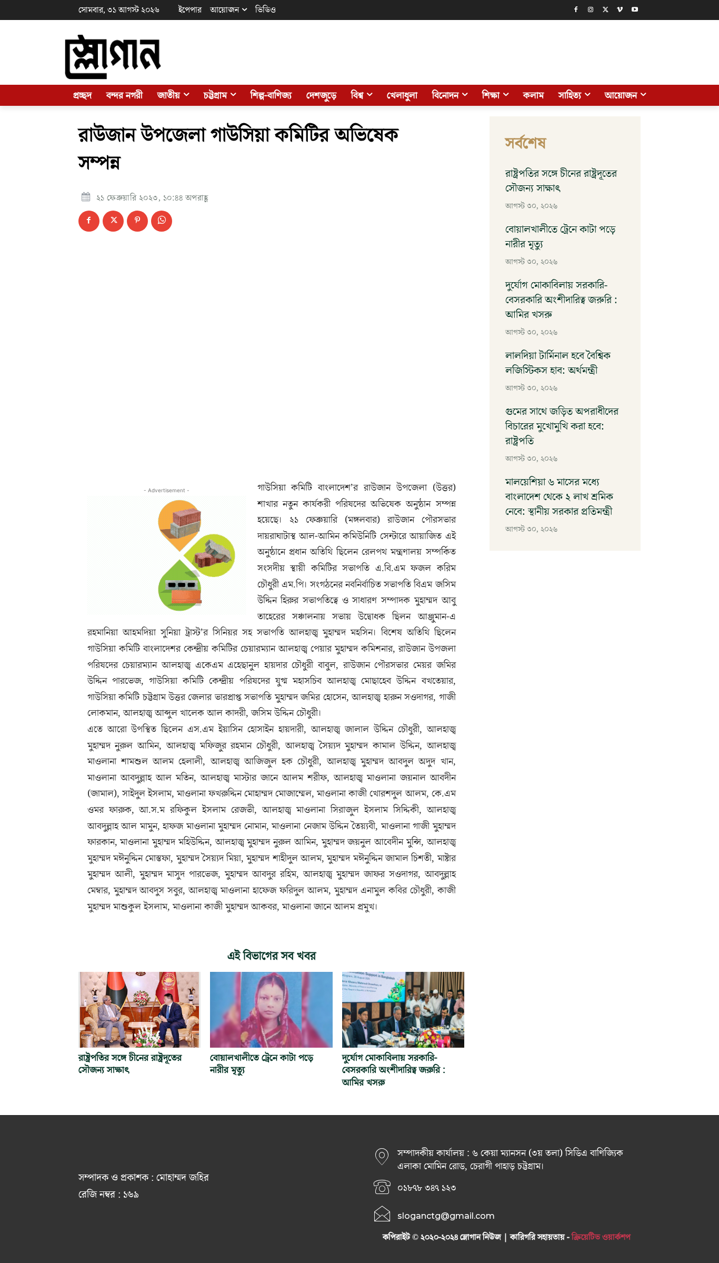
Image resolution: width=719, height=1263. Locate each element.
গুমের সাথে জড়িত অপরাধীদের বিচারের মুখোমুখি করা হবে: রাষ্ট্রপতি (561, 426)
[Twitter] (606, 10)
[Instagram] (591, 10)
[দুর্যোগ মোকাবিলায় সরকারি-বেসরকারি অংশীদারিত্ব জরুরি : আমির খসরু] (403, 1010)
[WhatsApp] (161, 221)
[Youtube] (634, 10)
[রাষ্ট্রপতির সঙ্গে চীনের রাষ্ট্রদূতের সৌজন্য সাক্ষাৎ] (139, 1010)
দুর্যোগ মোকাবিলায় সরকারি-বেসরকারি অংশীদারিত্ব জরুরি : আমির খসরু (393, 1070)
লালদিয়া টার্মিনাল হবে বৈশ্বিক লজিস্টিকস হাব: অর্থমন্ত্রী (558, 363)
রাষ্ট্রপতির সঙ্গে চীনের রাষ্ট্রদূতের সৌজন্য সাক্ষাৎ (130, 1064)
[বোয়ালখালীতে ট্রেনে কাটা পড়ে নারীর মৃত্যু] (271, 1010)
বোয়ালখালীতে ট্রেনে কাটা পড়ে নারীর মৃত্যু (261, 1064)
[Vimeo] (620, 10)
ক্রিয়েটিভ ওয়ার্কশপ (601, 1237)
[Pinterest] (137, 221)
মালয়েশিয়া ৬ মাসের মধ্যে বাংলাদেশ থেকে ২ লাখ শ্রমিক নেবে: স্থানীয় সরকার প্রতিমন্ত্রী (559, 497)
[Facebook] (576, 10)
